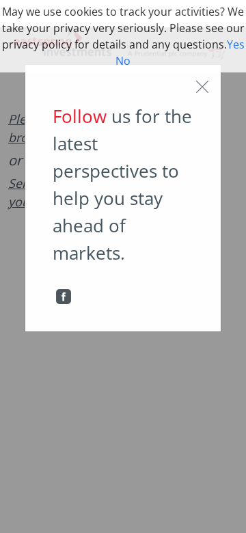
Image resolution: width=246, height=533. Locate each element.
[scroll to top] (226, 508)
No (123, 60)
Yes (236, 44)
